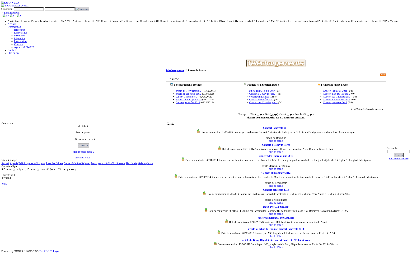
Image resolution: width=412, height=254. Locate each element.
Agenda (14, 163)
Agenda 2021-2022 (24, 47)
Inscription (19, 35)
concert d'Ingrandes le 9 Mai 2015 (276, 217)
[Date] (272, 114)
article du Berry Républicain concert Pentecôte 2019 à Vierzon (276, 240)
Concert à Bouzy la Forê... (262, 93)
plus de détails (276, 140)
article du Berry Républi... (189, 90)
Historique (19, 29)
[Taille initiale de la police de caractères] (13, 15)
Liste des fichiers (54, 163)
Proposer (40, 163)
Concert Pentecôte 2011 (261, 99)
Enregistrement (11, 12)
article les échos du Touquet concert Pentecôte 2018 (276, 229)
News (87, 163)
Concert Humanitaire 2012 (336, 99)
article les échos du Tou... (188, 93)
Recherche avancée (398, 158)
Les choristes (20, 41)
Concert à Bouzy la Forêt (276, 144)
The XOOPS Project (49, 251)
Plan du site (13, 53)
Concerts (18, 44)
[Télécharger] (275, 66)
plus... (4, 183)
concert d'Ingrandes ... (187, 96)
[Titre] (258, 114)
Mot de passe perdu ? (83, 151)
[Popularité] (308, 114)
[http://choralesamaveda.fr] (15, 5)
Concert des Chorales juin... (263, 102)
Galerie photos (145, 163)
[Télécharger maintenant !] (198, 132)
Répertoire (19, 38)
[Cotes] (288, 114)
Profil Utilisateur (116, 163)
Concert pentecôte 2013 (188, 102)
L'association (14, 26)
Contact (12, 50)
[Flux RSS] (383, 75)
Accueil (12, 24)
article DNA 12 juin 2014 (189, 99)
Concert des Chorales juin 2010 (276, 156)
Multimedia (78, 163)
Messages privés (99, 163)
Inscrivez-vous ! (83, 157)
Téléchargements (27, 163)
